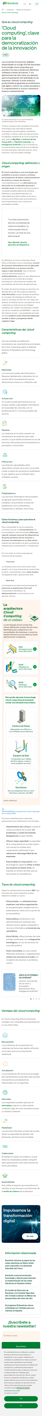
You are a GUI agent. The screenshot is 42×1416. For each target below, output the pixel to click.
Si (21, 1405)
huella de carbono (11, 1191)
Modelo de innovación (23, 10)
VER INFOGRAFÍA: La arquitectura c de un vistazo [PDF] (21, 812)
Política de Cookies (23, 1388)
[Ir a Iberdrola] (11, 4)
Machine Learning (22, 142)
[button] (31, 999)
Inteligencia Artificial (11, 145)
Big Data (16, 139)
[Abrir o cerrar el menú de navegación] (37, 4)
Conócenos (10, 10)
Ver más (30, 1236)
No (21, 1398)
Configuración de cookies (12, 1390)
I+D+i (5, 55)
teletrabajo (7, 1106)
